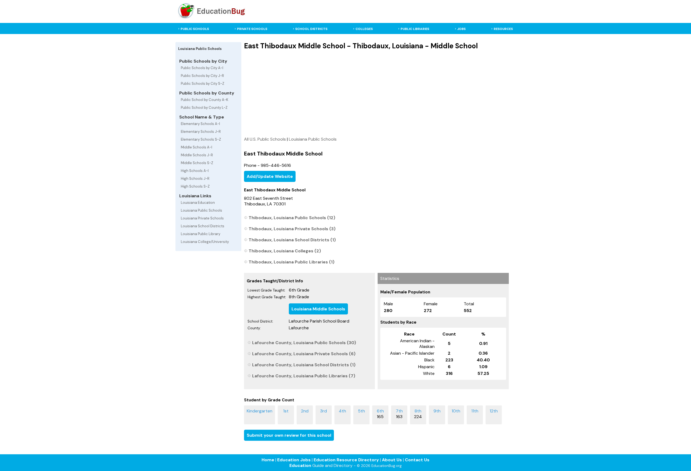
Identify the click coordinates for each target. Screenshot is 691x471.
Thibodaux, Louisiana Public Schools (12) (292, 218)
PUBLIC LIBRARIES (415, 29)
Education (300, 465)
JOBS (461, 29)
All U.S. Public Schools (265, 139)
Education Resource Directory (346, 460)
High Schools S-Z (195, 186)
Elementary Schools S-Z (201, 139)
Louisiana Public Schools (201, 210)
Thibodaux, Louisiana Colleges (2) (285, 251)
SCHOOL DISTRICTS (311, 29)
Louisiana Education (198, 202)
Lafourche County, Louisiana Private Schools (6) (303, 354)
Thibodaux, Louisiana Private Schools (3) (292, 229)
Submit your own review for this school (289, 435)
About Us (392, 460)
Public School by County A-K (204, 99)
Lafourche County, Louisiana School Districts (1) (303, 365)
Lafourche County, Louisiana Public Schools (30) (304, 342)
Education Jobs (294, 460)
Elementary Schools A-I (200, 123)
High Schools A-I (195, 170)
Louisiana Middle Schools (318, 309)
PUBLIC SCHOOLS (195, 29)
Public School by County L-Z (204, 107)
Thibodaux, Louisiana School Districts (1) (292, 240)
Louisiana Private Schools (202, 218)
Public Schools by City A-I (202, 68)
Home (268, 460)
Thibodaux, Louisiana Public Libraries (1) (291, 262)
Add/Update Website (270, 176)
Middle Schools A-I (196, 147)
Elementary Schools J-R (201, 131)
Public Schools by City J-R (202, 75)
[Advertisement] (376, 93)
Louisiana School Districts (202, 226)
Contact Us (417, 460)
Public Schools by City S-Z (202, 83)
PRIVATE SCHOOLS (252, 29)
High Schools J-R (195, 178)
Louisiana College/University (205, 241)
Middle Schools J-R (197, 155)
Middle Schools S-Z (197, 163)
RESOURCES (503, 29)
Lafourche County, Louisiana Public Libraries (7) (303, 376)
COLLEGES (364, 29)
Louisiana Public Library (200, 234)
